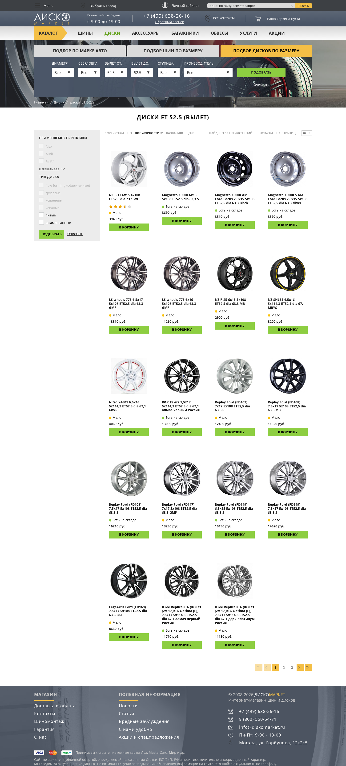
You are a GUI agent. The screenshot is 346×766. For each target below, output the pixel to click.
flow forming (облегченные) (68, 185)
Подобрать (261, 72)
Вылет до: (140, 64)
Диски (112, 33)
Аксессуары (146, 33)
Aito (49, 146)
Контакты (44, 713)
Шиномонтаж (49, 721)
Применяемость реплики (63, 138)
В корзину (129, 227)
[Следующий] (300, 667)
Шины (85, 33)
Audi (49, 154)
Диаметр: (60, 64)
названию (174, 133)
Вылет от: (113, 64)
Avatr (50, 161)
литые (51, 215)
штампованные (58, 222)
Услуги (248, 33)
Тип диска (49, 177)
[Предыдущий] (267, 667)
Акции (277, 33)
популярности (147, 133)
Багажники (185, 33)
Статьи (126, 713)
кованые (53, 208)
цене (190, 133)
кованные (54, 200)
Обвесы (219, 33)
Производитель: (199, 64)
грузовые (53, 193)
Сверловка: (88, 64)
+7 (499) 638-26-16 (166, 15)
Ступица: (166, 64)
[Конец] (308, 667)
